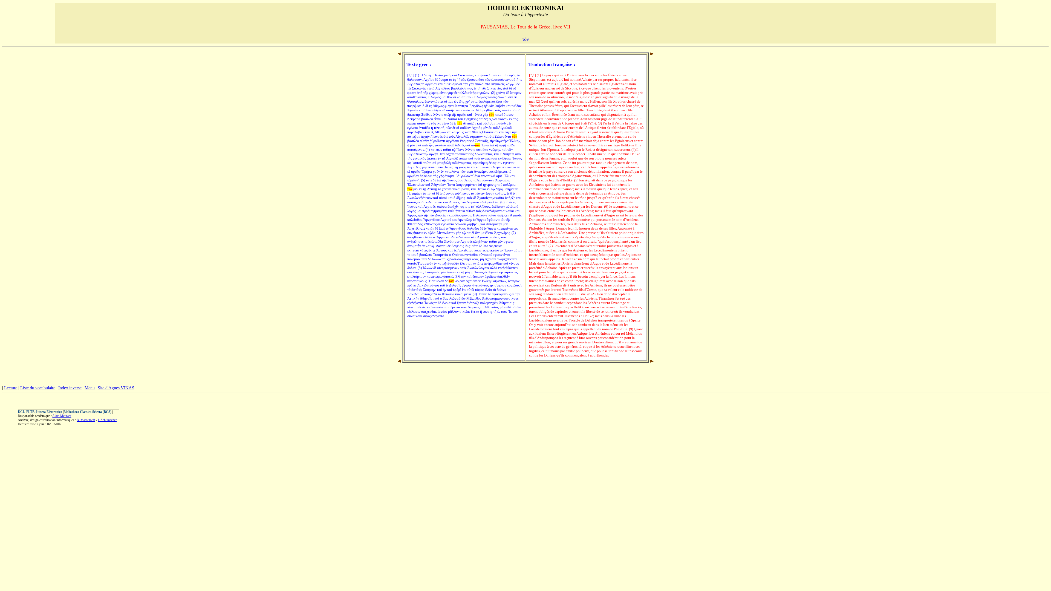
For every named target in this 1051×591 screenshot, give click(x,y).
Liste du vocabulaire (37, 388)
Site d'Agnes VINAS (116, 388)
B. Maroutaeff (86, 420)
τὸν (525, 39)
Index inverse (70, 388)
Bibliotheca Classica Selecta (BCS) (87, 412)
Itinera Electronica (49, 412)
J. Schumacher (107, 420)
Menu (90, 388)
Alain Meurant (61, 416)
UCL (21, 412)
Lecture (10, 388)
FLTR (30, 412)
